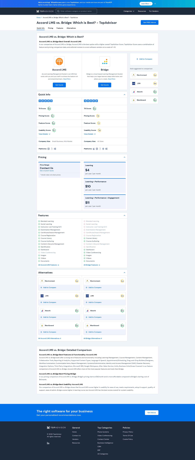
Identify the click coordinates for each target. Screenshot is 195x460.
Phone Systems (103, 432)
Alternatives (71, 28)
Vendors (75, 439)
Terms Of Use (128, 435)
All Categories (103, 454)
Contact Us (76, 435)
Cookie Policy (128, 439)
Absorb (47, 311)
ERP (99, 450)
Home (74, 432)
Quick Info (41, 28)
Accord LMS (59, 69)
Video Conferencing (105, 435)
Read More (66, 79)
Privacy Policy (128, 432)
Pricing (50, 28)
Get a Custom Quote (47, 171)
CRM (99, 446)
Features (60, 28)
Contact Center (103, 439)
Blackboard (49, 325)
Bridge (104, 69)
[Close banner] (155, 3)
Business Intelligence (105, 443)
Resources (76, 443)
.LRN (46, 296)
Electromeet (50, 281)
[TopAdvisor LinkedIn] (48, 443)
